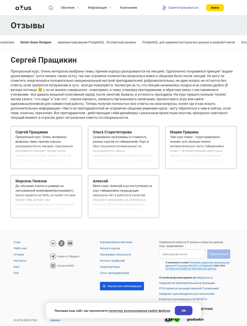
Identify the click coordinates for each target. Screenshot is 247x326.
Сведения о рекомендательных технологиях (187, 293)
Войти (215, 7)
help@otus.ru (204, 277)
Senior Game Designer (36, 42)
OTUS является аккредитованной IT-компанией (189, 288)
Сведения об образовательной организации (187, 283)
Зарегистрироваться (183, 7)
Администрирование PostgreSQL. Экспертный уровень (97, 42)
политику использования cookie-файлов (139, 311)
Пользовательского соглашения (194, 265)
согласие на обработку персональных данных (191, 268)
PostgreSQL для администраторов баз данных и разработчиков (188, 42)
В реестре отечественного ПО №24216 (183, 299)
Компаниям (128, 7)
